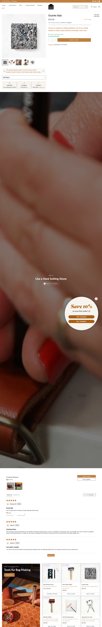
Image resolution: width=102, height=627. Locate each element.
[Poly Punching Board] (71, 605)
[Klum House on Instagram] (97, 2)
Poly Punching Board (68, 617)
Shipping (50, 44)
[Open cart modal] (99, 6)
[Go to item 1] (10, 486)
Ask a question (86, 479)
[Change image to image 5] (32, 62)
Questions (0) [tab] (16, 495)
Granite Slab (85, 584)
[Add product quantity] (55, 40)
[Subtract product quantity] (49, 40)
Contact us (42, 87)
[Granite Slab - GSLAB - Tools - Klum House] (24, 36)
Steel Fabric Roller (67, 584)
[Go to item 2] (18, 486)
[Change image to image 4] (26, 62)
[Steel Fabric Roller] (71, 573)
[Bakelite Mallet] (52, 605)
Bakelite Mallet (47, 617)
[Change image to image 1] (5, 62)
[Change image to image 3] (19, 62)
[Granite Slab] (90, 573)
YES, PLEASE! (81, 317)
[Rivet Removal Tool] (52, 573)
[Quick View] (59, 565)
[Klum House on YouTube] (99, 2)
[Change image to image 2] (12, 62)
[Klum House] (51, 7)
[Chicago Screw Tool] (90, 605)
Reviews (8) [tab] (9, 495)
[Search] (86, 6)
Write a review (86, 476)
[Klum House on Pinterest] (95, 2)
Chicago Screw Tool (87, 617)
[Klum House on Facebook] (93, 2)
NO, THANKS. (81, 321)
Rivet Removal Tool (48, 584)
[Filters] (85, 495)
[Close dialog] (96, 298)
